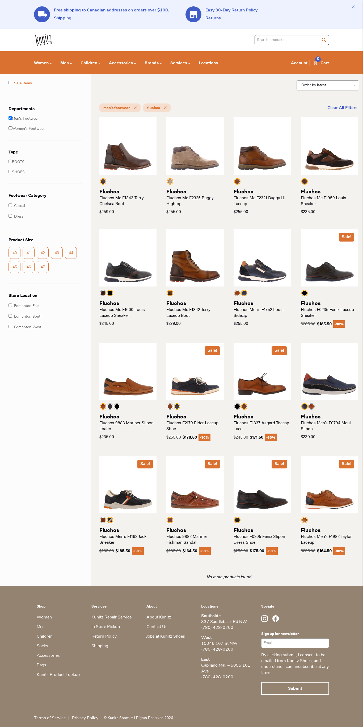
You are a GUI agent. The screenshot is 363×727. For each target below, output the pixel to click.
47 (43, 267)
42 (43, 253)
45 (14, 267)
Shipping (62, 18)
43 (57, 253)
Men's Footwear (25, 119)
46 (29, 267)
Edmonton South (28, 317)
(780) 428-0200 (217, 628)
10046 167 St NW (219, 644)
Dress (19, 217)
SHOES (18, 172)
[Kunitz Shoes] (43, 40)
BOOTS (18, 162)
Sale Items (23, 83)
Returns (213, 18)
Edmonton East (27, 306)
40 (14, 253)
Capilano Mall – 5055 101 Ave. (225, 668)
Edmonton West (27, 327)
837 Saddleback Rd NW (224, 622)
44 (71, 253)
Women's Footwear (28, 129)
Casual (19, 206)
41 (29, 253)
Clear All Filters (342, 108)
